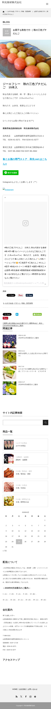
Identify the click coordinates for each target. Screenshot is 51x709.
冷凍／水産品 (21, 488)
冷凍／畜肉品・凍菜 (23, 474)
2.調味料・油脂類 (22, 457)
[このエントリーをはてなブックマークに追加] (17, 315)
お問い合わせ (32, 689)
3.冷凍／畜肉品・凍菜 (24, 471)
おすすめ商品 (21, 446)
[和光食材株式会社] (12, 2)
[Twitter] (21, 696)
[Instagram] (30, 696)
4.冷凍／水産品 (21, 485)
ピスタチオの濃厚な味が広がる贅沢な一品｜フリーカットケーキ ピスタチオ (33, 370)
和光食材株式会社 (29, 705)
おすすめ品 (9, 303)
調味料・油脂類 (21, 460)
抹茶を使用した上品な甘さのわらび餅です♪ (33, 354)
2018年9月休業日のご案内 (13, 326)
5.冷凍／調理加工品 (23, 499)
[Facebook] (26, 696)
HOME (14, 689)
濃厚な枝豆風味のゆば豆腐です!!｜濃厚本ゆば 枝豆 (24, 323)
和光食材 (8, 283)
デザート (17, 303)
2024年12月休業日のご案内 (28, 338)
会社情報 (22, 689)
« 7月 (5, 551)
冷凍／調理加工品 (22, 502)
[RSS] (16, 696)
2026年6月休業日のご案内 (28, 384)
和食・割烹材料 (27, 303)
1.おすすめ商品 (21, 443)
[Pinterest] (35, 696)
